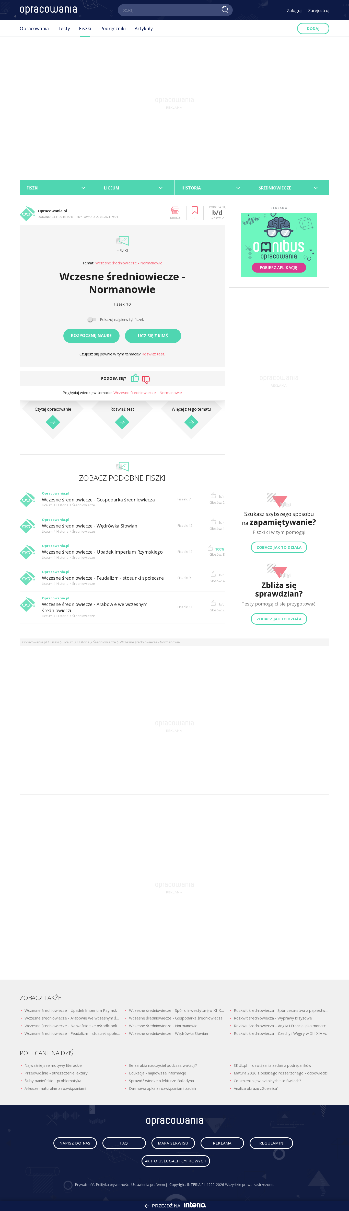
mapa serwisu (173, 1143)
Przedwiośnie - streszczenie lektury (56, 1072)
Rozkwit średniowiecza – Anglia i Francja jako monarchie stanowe (281, 1025)
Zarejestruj (318, 10)
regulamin (271, 1143)
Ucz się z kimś (153, 336)
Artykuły (144, 28)
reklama (222, 1143)
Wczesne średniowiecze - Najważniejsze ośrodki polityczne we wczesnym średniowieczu (72, 1025)
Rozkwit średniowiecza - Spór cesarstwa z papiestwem (281, 1010)
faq (124, 1143)
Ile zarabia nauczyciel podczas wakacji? (163, 1065)
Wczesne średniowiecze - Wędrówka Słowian (89, 526)
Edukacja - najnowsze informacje (157, 1072)
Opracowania (34, 28)
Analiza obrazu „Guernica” (256, 1088)
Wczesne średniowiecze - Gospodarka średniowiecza (98, 500)
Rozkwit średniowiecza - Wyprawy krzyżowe (273, 1018)
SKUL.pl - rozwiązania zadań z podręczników (272, 1065)
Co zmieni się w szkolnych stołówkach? (267, 1080)
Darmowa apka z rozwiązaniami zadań (162, 1088)
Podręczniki (113, 28)
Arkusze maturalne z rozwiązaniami (55, 1088)
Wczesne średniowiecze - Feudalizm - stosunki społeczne (103, 578)
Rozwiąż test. (153, 353)
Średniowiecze (104, 642)
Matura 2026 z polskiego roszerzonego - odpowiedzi (281, 1072)
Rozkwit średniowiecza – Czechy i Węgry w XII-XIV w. (280, 1033)
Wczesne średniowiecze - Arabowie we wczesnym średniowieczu (94, 607)
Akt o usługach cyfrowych (176, 1160)
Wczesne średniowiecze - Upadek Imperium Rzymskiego (102, 552)
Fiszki (85, 28)
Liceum (68, 642)
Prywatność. (85, 1184)
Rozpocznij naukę (91, 335)
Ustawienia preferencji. (149, 1184)
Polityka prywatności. (113, 1184)
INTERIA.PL (196, 1184)
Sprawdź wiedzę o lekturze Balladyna (161, 1080)
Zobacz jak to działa (279, 547)
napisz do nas (75, 1143)
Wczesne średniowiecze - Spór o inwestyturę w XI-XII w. (177, 1010)
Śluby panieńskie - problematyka (53, 1080)
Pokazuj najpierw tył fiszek (122, 319)
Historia (83, 642)
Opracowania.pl (34, 642)
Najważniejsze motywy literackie (53, 1065)
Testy (64, 28)
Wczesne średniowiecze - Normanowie (128, 262)
